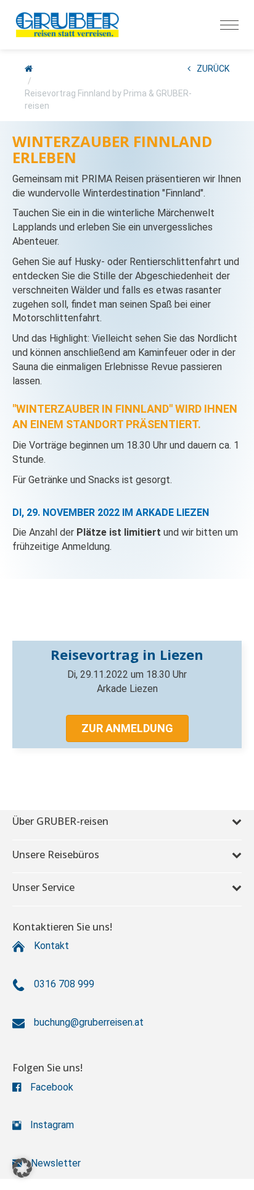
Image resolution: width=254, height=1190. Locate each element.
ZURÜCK (213, 69)
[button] (127, 728)
